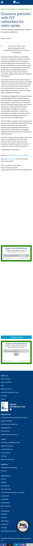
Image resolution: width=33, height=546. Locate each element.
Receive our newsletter (9, 392)
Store (3, 399)
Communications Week (9, 467)
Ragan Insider (6, 428)
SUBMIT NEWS (17, 337)
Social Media (5, 453)
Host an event (6, 489)
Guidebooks (5, 486)
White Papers (5, 506)
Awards (3, 482)
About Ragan (5, 379)
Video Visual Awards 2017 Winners (18, 155)
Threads (4, 517)
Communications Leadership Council (14, 417)
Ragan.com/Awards (10, 159)
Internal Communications (10, 442)
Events (3, 479)
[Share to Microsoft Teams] (23, 544)
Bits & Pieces (5, 431)
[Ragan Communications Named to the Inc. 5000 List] (22, 526)
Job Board (4, 499)
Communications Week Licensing (12, 492)
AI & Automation (7, 449)
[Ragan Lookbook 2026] (13, 406)
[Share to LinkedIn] (16, 544)
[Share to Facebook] (3, 544)
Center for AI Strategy (9, 424)
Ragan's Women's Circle (9, 434)
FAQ (2, 385)
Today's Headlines (7, 258)
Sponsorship (5, 503)
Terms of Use (26, 258)
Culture (4, 456)
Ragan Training (6, 421)
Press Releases (6, 382)
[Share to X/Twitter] (10, 544)
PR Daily (4, 471)
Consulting (5, 496)
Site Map (4, 396)
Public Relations (7, 446)
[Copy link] (29, 544)
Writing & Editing (7, 459)
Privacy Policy (6, 389)
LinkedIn (4, 514)
